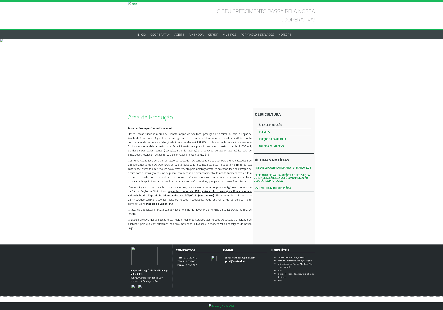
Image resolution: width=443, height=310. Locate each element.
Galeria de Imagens (271, 146)
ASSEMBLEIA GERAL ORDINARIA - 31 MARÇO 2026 (283, 168)
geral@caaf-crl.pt (235, 261)
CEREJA (213, 34)
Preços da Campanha (272, 139)
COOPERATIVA (160, 34)
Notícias (284, 34)
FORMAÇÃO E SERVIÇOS (257, 34)
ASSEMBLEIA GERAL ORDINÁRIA (273, 188)
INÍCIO (141, 34)
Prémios (264, 132)
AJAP (280, 270)
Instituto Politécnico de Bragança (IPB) (295, 260)
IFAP (280, 280)
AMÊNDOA (196, 34)
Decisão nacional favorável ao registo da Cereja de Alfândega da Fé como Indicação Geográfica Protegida (282, 178)
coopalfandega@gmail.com (240, 257)
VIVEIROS (229, 34)
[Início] (132, 4)
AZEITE (179, 34)
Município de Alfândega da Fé (291, 257)
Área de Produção (270, 125)
